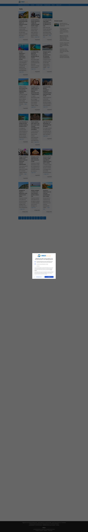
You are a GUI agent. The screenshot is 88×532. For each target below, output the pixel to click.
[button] (44, 266)
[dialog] (44, 266)
